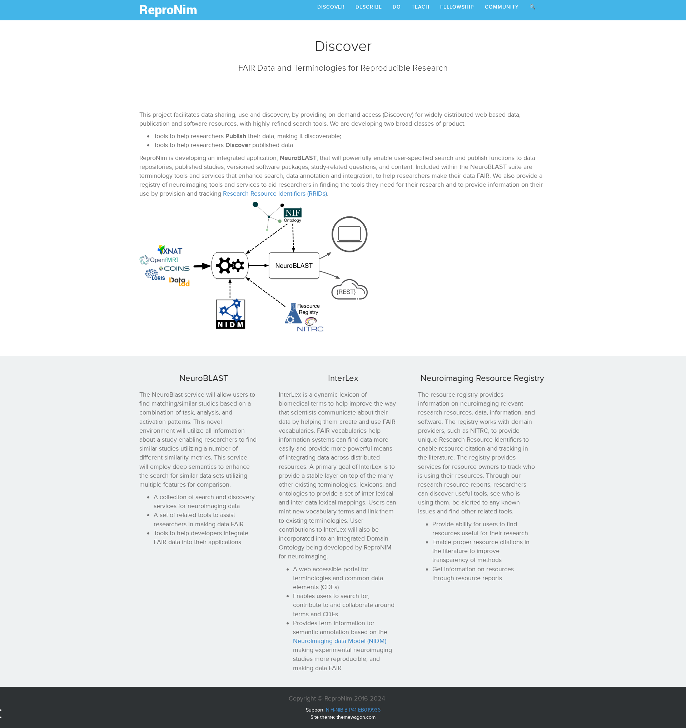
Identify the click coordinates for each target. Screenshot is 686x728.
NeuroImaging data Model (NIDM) (339, 641)
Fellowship (457, 7)
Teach (420, 7)
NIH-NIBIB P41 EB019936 (353, 710)
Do (397, 7)
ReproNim (168, 9)
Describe (369, 7)
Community (502, 7)
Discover (331, 7)
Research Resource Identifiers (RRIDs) (275, 193)
